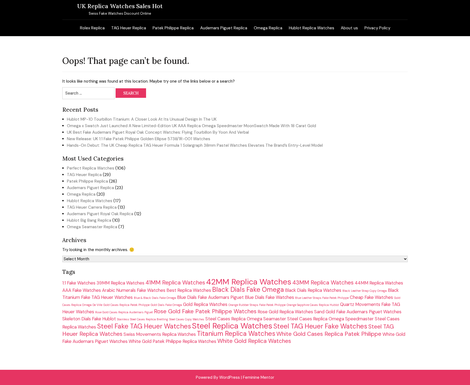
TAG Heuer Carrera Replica (92, 207)
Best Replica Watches (188, 290)
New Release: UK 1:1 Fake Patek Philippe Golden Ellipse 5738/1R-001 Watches (138, 139)
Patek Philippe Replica (173, 28)
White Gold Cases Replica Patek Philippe (328, 333)
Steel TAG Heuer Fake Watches (320, 326)
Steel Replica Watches (232, 326)
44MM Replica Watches (379, 283)
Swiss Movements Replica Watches (159, 334)
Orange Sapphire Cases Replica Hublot (313, 305)
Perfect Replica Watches (90, 168)
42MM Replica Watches (248, 282)
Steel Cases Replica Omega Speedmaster (330, 319)
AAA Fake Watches (81, 290)
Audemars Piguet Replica (223, 28)
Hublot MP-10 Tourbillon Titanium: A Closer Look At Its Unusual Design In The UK (142, 119)
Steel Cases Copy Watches (186, 319)
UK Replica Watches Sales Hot (120, 6)
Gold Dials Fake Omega (166, 305)
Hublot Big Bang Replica (89, 220)
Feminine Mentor (258, 377)
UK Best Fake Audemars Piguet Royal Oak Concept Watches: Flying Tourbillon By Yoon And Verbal (158, 132)
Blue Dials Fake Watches (269, 297)
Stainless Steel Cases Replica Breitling (142, 319)
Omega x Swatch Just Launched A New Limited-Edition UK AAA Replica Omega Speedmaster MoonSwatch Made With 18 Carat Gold (191, 126)
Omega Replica (268, 28)
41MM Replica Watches (175, 282)
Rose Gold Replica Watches (285, 312)
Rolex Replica (92, 28)
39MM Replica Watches (120, 283)
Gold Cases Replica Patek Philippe (126, 305)
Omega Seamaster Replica (92, 227)
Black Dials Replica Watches (313, 290)
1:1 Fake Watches (78, 283)
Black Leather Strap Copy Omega (364, 291)
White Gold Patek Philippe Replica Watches (172, 341)
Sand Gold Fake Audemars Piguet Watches (357, 312)
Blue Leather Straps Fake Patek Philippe (322, 298)
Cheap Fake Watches (371, 297)
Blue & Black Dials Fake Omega (155, 298)
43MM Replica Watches (323, 282)
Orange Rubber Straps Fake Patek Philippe (257, 305)
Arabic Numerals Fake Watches (133, 290)
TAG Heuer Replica (128, 28)
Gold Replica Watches (205, 304)
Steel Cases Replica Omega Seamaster (245, 319)
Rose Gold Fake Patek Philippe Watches (205, 311)
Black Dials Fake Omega (248, 289)
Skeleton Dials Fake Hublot (89, 319)
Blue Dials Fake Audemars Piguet (210, 297)
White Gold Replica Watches (254, 341)
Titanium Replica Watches (236, 333)
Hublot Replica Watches (311, 28)
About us (349, 28)
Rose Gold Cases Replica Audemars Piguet (124, 312)
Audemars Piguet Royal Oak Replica (100, 214)
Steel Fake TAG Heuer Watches (144, 326)
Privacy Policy (377, 28)
